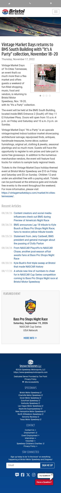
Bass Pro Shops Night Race (30, 319)
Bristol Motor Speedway (30, 392)
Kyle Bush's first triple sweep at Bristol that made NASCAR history (34, 264)
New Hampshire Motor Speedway (29, 411)
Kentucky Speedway (29, 403)
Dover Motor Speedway (29, 398)
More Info (29, 338)
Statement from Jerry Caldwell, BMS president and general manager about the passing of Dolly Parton (34, 239)
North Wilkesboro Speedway (29, 414)
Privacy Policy (30, 379)
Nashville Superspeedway (29, 408)
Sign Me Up (47, 465)
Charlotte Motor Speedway (29, 395)
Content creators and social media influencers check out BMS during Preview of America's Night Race (32, 216)
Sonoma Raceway (29, 416)
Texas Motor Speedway (29, 419)
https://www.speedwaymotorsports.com (31, 372)
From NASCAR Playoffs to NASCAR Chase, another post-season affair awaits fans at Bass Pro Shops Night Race (34, 253)
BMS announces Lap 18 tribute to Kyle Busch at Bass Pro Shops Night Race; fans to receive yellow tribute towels (35, 228)
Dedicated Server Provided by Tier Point (30, 376)
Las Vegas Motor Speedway (29, 406)
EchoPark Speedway (29, 400)
